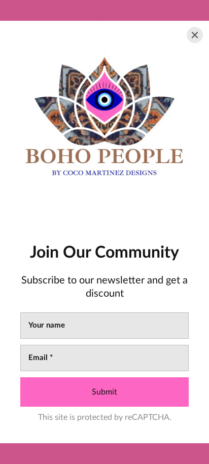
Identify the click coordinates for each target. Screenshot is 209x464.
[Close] (195, 35)
